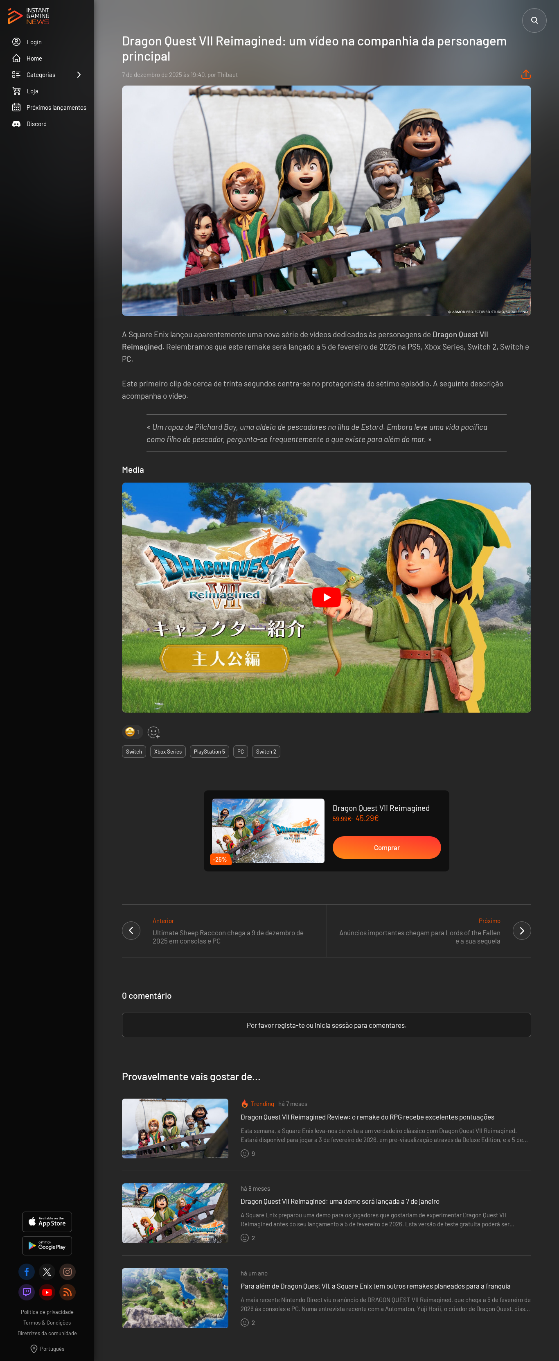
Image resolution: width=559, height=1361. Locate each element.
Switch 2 (266, 751)
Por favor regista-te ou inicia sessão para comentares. (327, 1025)
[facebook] (26, 1272)
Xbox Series (168, 751)
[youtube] (47, 1292)
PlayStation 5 (209, 751)
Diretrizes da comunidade (47, 1333)
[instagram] (67, 1272)
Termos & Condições (47, 1322)
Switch (134, 751)
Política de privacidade (47, 1312)
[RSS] (67, 1292)
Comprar (387, 847)
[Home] (28, 16)
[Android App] (47, 1245)
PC (240, 751)
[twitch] (26, 1292)
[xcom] (47, 1272)
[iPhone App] (47, 1222)
